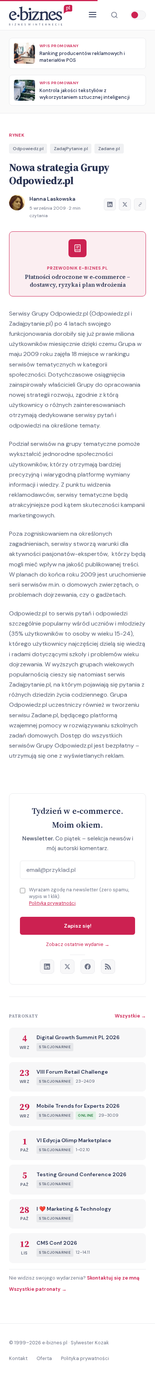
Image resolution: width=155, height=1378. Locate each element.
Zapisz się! (77, 925)
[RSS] (108, 966)
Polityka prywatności (52, 903)
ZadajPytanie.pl (71, 149)
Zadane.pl (109, 149)
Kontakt (18, 1358)
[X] (67, 966)
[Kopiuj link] (140, 204)
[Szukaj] (114, 15)
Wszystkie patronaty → (38, 1289)
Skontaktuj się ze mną (113, 1278)
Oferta (44, 1358)
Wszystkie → (130, 1016)
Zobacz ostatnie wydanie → (77, 944)
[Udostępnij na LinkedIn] (110, 204)
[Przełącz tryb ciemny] (138, 14)
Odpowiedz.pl (28, 149)
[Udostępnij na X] (125, 204)
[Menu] (93, 15)
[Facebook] (88, 966)
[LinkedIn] (47, 966)
